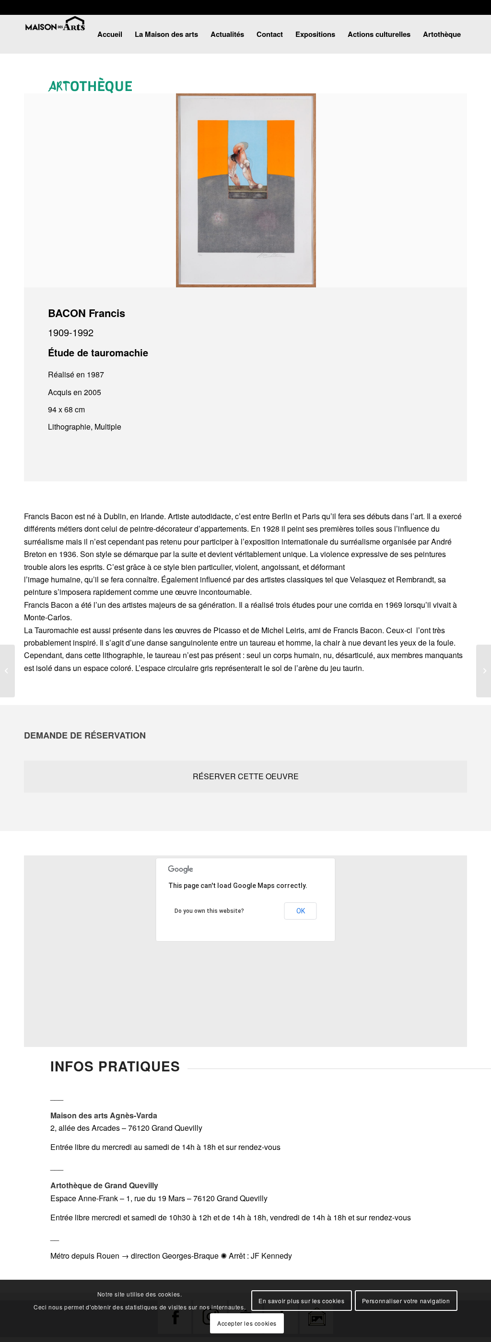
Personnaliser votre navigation (406, 1301)
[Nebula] (483, 671)
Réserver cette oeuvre (246, 776)
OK (300, 911)
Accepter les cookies (247, 1323)
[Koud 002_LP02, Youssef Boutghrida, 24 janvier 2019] (7, 671)
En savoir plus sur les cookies (301, 1301)
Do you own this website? (209, 911)
